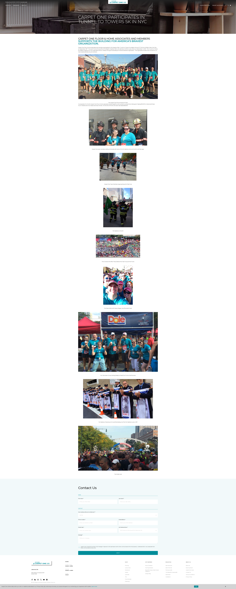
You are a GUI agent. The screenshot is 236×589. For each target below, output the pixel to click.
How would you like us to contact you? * (86, 512)
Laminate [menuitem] (127, 574)
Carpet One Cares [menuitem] (190, 570)
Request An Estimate (217, 5)
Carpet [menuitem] (126, 572)
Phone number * (81, 519)
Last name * (121, 498)
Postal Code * (81, 527)
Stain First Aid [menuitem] (169, 567)
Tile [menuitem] (126, 576)
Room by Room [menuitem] (189, 567)
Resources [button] (16, 5)
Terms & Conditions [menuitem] (190, 574)
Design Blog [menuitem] (148, 573)
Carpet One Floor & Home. (40, 582)
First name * (80, 498)
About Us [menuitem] (188, 565)
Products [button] (8, 5)
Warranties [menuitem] (168, 574)
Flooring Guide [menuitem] (169, 570)
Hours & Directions (205, 5)
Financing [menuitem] (127, 581)
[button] (226, 5)
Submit (118, 552)
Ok (196, 586)
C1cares (91, 10)
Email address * (122, 519)
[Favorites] (228, 5)
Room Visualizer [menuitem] (148, 565)
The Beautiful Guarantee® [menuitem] (171, 572)
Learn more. (94, 586)
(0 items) (230, 5)
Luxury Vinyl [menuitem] (127, 567)
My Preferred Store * (123, 527)
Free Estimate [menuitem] (128, 579)
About (86, 10)
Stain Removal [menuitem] (169, 565)
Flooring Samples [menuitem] (149, 567)
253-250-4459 (24, 2)
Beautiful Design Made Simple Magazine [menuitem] (152, 571)
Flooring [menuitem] (127, 565)
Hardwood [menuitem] (127, 570)
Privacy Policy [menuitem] (189, 576)
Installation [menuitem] (168, 576)
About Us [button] (24, 5)
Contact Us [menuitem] (188, 572)
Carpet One (80, 10)
